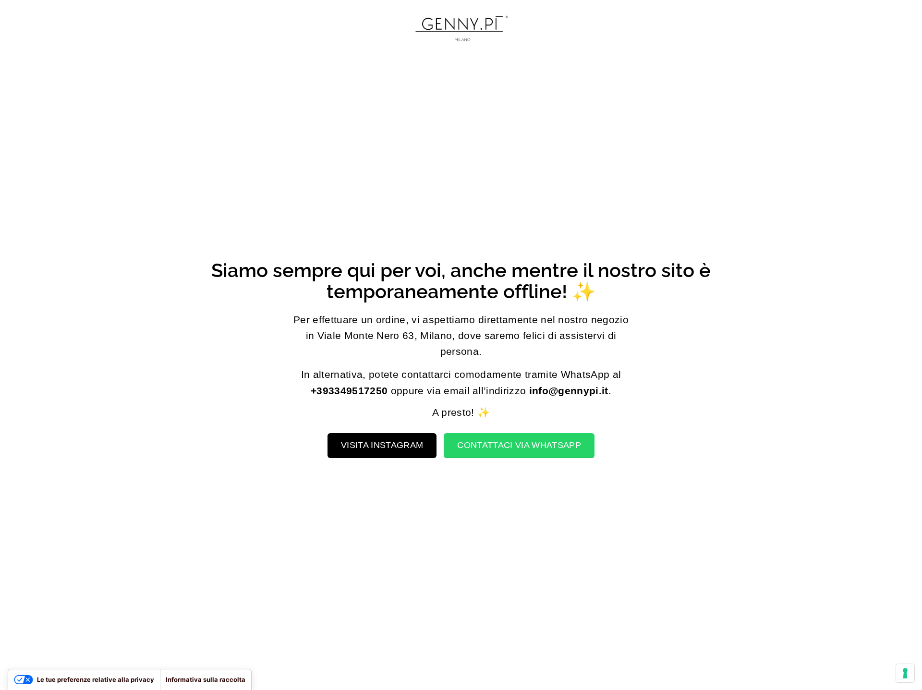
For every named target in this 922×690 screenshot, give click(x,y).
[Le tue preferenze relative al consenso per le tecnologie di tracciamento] (905, 673)
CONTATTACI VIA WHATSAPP (519, 445)
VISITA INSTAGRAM (382, 445)
